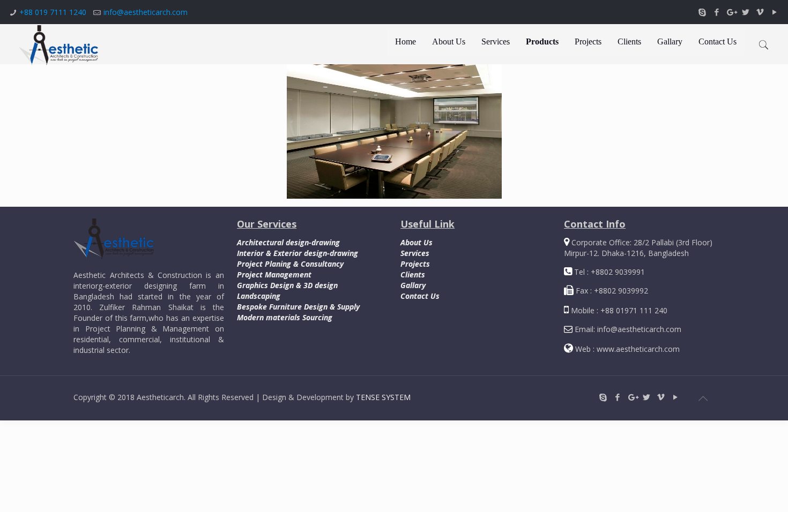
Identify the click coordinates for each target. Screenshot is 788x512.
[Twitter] (745, 11)
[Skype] (702, 11)
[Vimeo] (759, 11)
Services (414, 253)
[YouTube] (774, 11)
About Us (416, 242)
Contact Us (420, 296)
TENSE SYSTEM (383, 397)
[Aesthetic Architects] (58, 44)
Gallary (413, 285)
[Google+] (731, 11)
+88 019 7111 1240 (52, 12)
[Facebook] (716, 11)
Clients (412, 274)
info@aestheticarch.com (145, 12)
